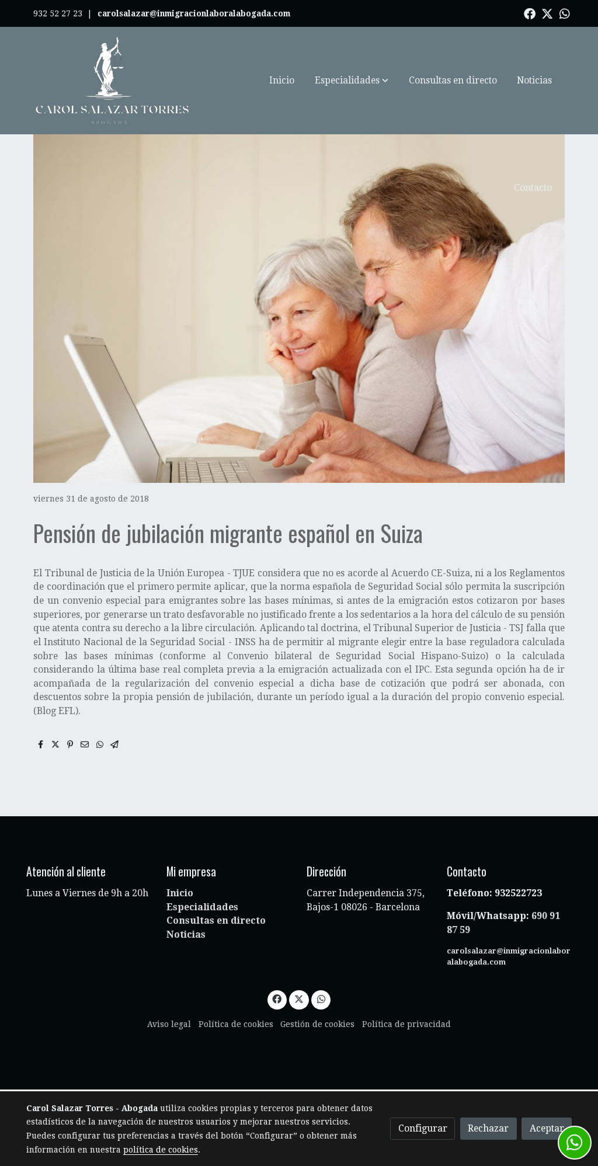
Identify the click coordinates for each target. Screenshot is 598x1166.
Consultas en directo (216, 920)
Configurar (422, 1128)
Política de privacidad (406, 1024)
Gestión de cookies (317, 1024)
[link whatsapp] (564, 13)
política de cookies (160, 1149)
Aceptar (547, 1128)
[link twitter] (547, 13)
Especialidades (202, 907)
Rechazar (488, 1128)
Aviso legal (169, 1024)
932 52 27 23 (57, 13)
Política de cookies (236, 1024)
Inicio (179, 893)
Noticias (186, 934)
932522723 (519, 893)
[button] (351, 80)
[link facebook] (530, 13)
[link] (112, 80)
